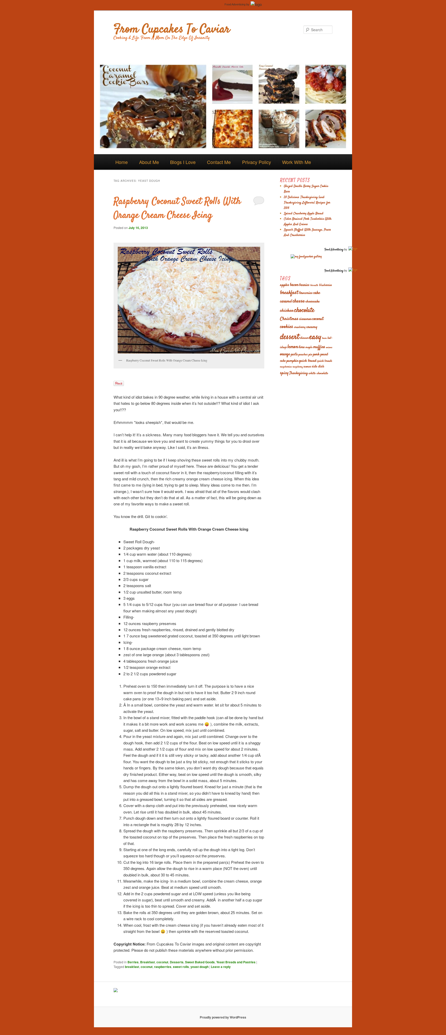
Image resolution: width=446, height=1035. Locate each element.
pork (316, 354)
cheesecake (313, 301)
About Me (149, 162)
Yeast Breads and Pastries (236, 962)
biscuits (314, 285)
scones (307, 366)
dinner (304, 338)
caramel (286, 302)
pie (310, 354)
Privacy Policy (256, 162)
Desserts (177, 962)
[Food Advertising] (116, 991)
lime (302, 347)
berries (304, 285)
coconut (162, 962)
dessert (289, 337)
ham (324, 338)
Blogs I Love (183, 162)
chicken (286, 310)
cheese (299, 301)
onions (329, 347)
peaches (303, 354)
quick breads (324, 361)
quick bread (307, 361)
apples (284, 285)
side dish (318, 366)
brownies (306, 293)
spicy (284, 373)
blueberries (325, 285)
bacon (294, 285)
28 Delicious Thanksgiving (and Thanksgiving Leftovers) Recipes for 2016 (307, 202)
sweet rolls (181, 966)
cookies (286, 326)
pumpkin (292, 361)
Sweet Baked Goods (200, 962)
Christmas (289, 319)
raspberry (298, 367)
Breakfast (147, 962)
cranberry (300, 327)
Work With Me (296, 162)
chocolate (304, 310)
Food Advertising (235, 4)
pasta (294, 354)
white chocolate (318, 373)
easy (315, 337)
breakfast (132, 966)
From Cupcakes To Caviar (172, 29)
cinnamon (305, 319)
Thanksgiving (298, 373)
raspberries (162, 966)
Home (121, 162)
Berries (133, 962)
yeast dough (199, 966)
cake (316, 293)
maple (309, 347)
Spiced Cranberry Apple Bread (303, 213)
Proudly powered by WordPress (223, 1017)
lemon (293, 346)
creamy (311, 327)
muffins (319, 347)
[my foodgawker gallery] (306, 256)
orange (285, 354)
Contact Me (219, 162)
